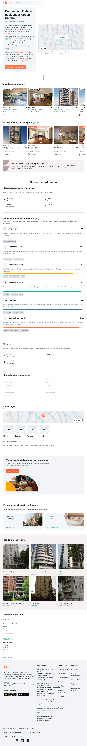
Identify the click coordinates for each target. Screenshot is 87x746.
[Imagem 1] (40, 142)
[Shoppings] (44, 429)
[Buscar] (40, 2)
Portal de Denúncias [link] (9, 728)
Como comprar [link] (63, 677)
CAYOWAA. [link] (6, 635)
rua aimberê (34, 574)
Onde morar (46, 52)
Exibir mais (6, 620)
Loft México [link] (61, 696)
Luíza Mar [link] (6, 647)
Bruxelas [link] (5, 626)
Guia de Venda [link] (76, 680)
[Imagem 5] (19, 142)
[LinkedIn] (22, 741)
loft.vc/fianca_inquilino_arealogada (48, 687)
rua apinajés (6, 574)
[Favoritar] (26, 107)
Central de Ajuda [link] (63, 669)
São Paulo (17, 31)
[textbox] (25, 3)
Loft (39, 52)
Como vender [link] (62, 673)
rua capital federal (8, 605)
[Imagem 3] (68, 142)
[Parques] (32, 429)
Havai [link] (5, 629)
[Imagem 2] (41, 142)
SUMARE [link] (5, 645)
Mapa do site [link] (75, 684)
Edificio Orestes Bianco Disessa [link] (12, 617)
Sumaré (7, 33)
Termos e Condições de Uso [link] (12, 732)
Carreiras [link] (61, 686)
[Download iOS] (23, 695)
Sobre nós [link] (61, 682)
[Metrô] (9, 429)
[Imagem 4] (18, 142)
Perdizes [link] (5, 652)
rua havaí (60, 574)
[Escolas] (20, 429)
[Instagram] (17, 741)
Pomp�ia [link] (6, 649)
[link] (72, 166)
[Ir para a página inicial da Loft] (5, 2)
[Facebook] (28, 741)
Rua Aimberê (19, 52)
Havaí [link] (5, 631)
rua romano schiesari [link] (9, 633)
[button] (43, 417)
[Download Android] (10, 695)
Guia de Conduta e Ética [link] (32, 732)
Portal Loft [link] (74, 669)
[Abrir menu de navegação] (82, 2)
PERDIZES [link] (6, 654)
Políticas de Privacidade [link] (26, 728)
